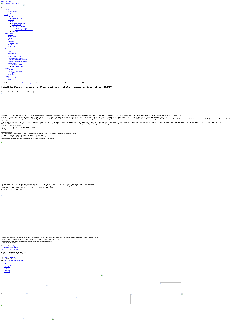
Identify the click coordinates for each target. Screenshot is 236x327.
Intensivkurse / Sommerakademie (17, 61)
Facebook (7, 272)
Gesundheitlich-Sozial (18, 26)
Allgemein (31, 83)
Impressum (7, 270)
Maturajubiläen (12, 73)
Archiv (10, 13)
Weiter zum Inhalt (6, 1)
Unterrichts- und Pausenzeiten (17, 18)
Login (6, 263)
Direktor (10, 35)
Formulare (11, 55)
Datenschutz (8, 265)
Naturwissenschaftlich (18, 23)
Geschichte (11, 69)
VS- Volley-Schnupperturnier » (10, 249)
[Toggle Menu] (1, 7)
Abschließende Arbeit (18, 66)
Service (6, 48)
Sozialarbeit (11, 41)
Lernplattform (12, 53)
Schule (6, 15)
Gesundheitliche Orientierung (24, 30)
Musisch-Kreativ (16, 25)
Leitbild (10, 16)
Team (9, 40)
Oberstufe (11, 21)
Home (16, 83)
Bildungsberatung (13, 43)
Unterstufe (11, 20)
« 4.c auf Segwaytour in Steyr (9, 247)
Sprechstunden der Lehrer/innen (17, 59)
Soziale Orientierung (21, 28)
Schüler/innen (12, 36)
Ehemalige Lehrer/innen (15, 71)
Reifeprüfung (12, 63)
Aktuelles (7, 10)
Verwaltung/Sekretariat (14, 78)
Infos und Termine (17, 64)
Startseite (7, 267)
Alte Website (12, 74)
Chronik (6, 68)
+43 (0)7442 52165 (9, 257)
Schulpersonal (12, 79)
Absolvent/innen (13, 45)
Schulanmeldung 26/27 (15, 56)
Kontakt (6, 76)
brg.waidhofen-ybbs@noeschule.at (14, 260)
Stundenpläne (12, 50)
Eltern (10, 38)
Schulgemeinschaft (9, 33)
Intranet (10, 51)
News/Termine (12, 11)
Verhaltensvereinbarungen (15, 58)
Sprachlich (15, 31)
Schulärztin (11, 46)
